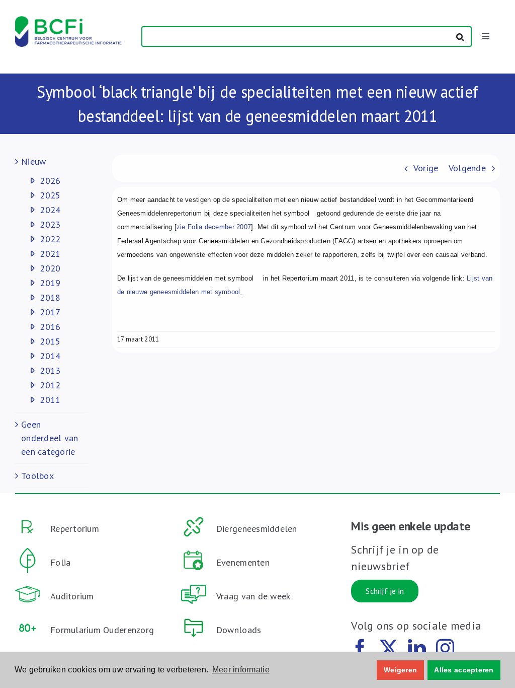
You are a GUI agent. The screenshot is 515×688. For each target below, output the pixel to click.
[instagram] (445, 648)
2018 (50, 297)
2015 (50, 341)
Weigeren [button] (400, 670)
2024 (50, 210)
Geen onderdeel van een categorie (49, 438)
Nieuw (33, 161)
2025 (50, 195)
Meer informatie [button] (241, 669)
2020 (50, 268)
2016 (50, 326)
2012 (50, 385)
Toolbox (37, 475)
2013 (50, 370)
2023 (50, 224)
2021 (50, 253)
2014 (50, 356)
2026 (50, 180)
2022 (50, 239)
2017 (50, 312)
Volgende (467, 168)
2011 (50, 399)
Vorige (426, 168)
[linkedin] (417, 648)
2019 (50, 283)
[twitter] (389, 648)
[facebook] (360, 648)
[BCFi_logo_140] (68, 20)
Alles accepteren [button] (463, 670)
